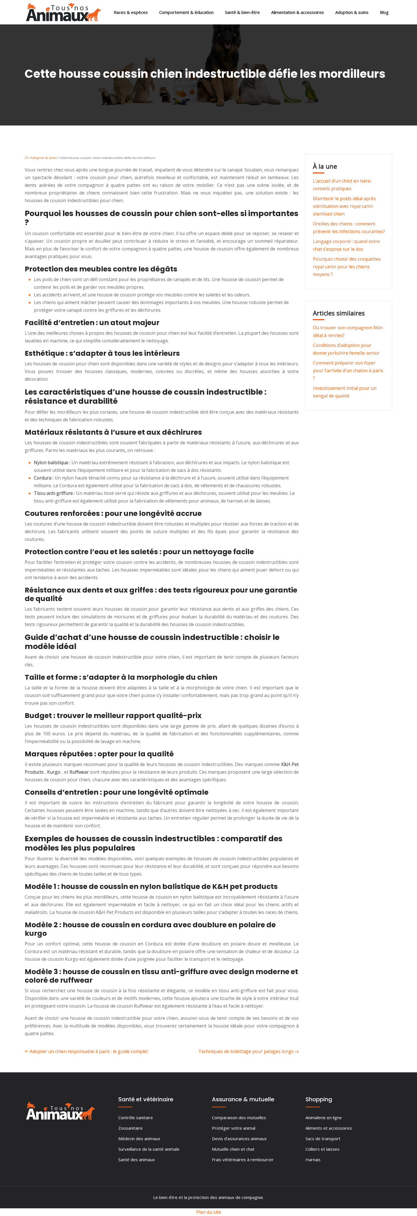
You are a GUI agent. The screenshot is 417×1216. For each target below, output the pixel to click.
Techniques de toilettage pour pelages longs (246, 1051)
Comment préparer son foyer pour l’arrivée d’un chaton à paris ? (348, 370)
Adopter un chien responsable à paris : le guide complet (89, 1051)
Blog (384, 12)
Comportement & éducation (186, 12)
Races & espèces (131, 12)
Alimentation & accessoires (297, 12)
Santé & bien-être (242, 12)
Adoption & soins (351, 12)
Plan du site (208, 1212)
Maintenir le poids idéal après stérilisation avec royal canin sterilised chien (344, 206)
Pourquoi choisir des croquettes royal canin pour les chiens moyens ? (347, 266)
